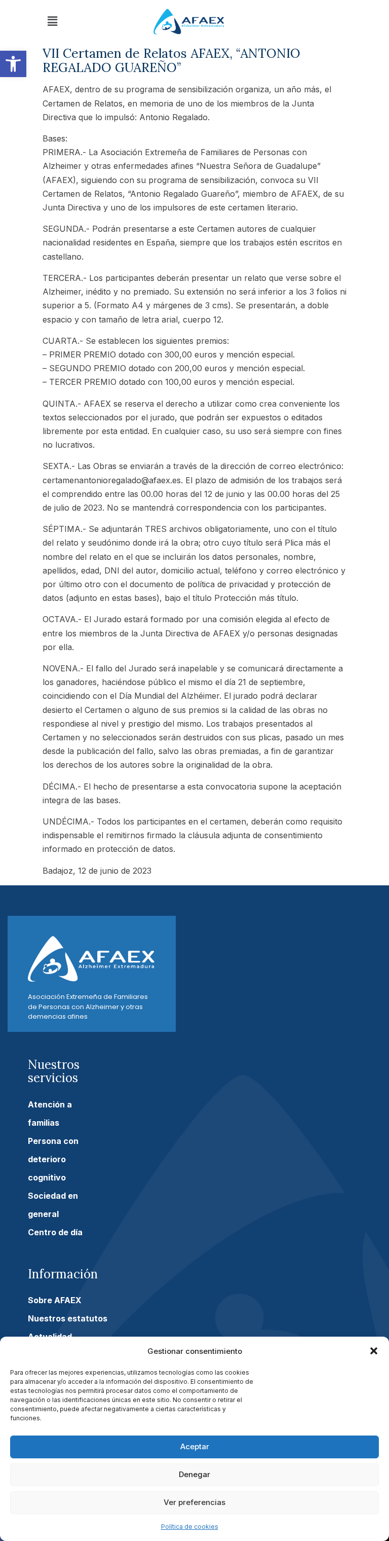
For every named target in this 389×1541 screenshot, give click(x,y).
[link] (13, 64)
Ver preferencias (194, 1502)
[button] (374, 1351)
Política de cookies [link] (189, 1526)
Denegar (194, 1474)
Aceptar (194, 1446)
